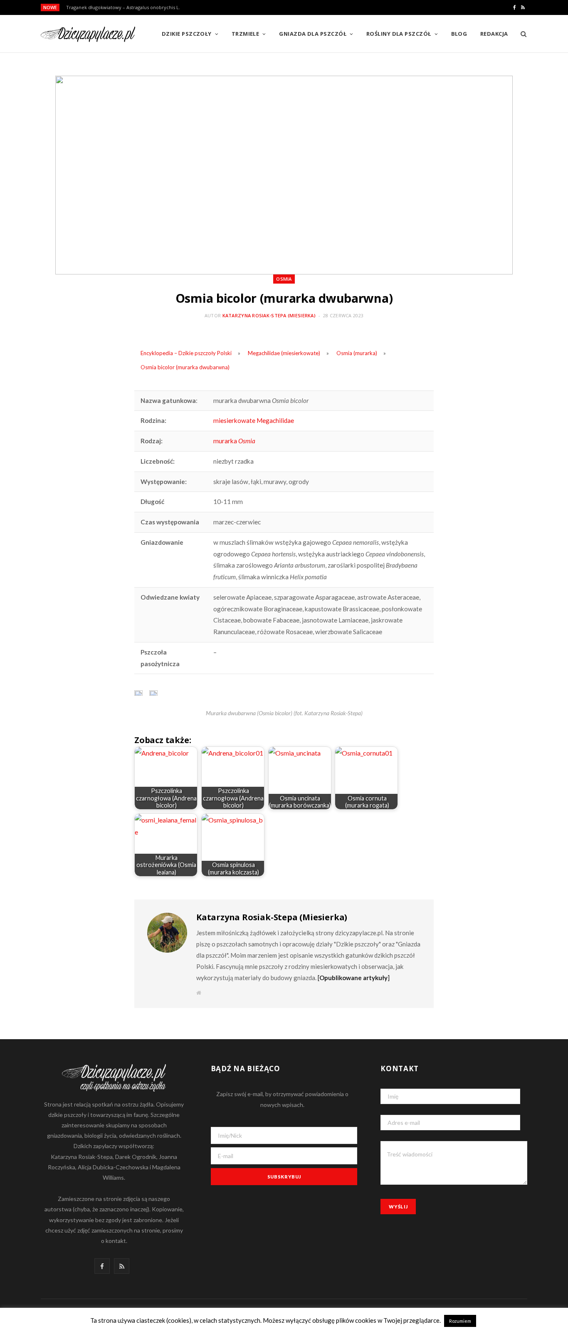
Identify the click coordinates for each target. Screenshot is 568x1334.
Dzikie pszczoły (187, 33)
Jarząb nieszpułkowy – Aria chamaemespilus (115, 7)
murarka (234, 441)
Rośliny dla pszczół (398, 33)
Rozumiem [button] (460, 1321)
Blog (459, 33)
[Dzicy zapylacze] (88, 34)
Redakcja (494, 33)
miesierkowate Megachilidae (253, 420)
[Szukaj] (520, 33)
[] (354, 977)
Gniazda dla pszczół (312, 33)
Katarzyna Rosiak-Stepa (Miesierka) (269, 315)
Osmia (283, 279)
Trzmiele (245, 33)
